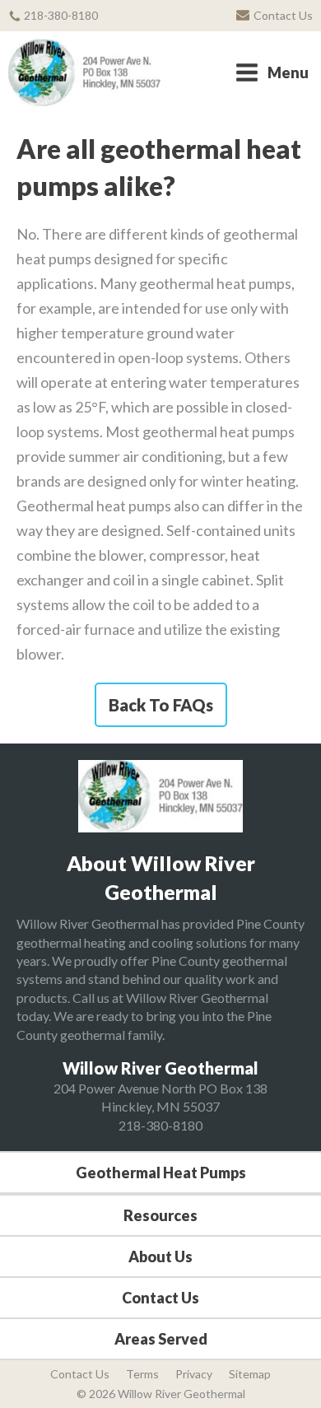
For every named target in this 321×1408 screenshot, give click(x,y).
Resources (160, 1215)
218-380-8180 (160, 1125)
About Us (160, 1256)
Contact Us (160, 1298)
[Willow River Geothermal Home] (84, 73)
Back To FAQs (161, 705)
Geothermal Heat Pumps (161, 1172)
